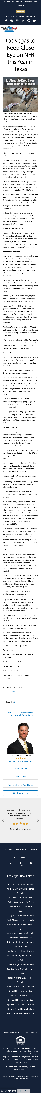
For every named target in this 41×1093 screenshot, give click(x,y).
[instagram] (17, 20)
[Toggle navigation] (37, 29)
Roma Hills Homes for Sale (20, 991)
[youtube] (11, 20)
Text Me (20, 866)
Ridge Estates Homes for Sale (20, 986)
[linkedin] (23, 20)
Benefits (20, 11)
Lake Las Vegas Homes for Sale (20, 951)
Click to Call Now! (21, 768)
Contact (8, 849)
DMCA (22, 857)
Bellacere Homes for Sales (20, 897)
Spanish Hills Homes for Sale (20, 1000)
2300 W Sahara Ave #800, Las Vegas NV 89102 (20, 16)
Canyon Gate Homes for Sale (21, 915)
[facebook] (6, 20)
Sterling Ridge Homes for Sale (20, 1008)
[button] (3, 820)
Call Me (10, 866)
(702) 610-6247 (20, 6)
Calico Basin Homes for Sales (20, 902)
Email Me (30, 866)
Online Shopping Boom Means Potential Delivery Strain (24, 715)
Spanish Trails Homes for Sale (20, 1004)
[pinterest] (28, 20)
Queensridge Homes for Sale (21, 964)
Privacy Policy (21, 849)
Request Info (20, 776)
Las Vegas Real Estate (20, 876)
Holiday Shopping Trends (8, 715)
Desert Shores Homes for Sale (20, 933)
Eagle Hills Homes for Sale (20, 937)
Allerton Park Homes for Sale (21, 884)
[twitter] (34, 20)
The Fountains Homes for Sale (20, 1013)
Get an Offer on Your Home (20, 784)
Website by (20, 1091)
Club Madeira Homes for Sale (20, 919)
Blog (15, 702)
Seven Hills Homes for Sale (20, 995)
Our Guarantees (20, 793)
